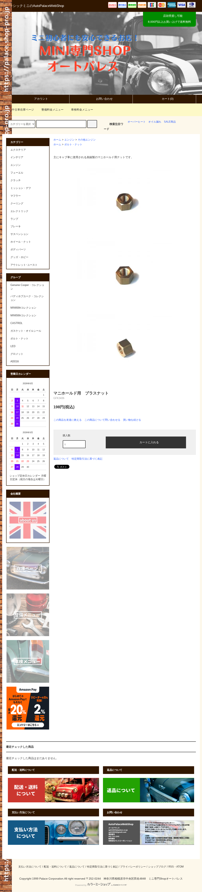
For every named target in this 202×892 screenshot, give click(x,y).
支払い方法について (29, 866)
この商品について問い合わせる (102, 419)
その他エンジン (87, 139)
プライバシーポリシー (133, 866)
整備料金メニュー (52, 109)
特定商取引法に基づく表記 (87, 458)
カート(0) (168, 98)
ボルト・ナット (73, 144)
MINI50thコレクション (23, 315)
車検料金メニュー (82, 109)
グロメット (16, 354)
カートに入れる (149, 442)
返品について (61, 458)
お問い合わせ (104, 98)
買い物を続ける (132, 419)
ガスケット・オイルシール (25, 331)
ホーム (57, 139)
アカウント (41, 98)
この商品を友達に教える (67, 419)
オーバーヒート (137, 121)
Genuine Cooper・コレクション (27, 287)
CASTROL (16, 323)
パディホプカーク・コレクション (27, 298)
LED (12, 346)
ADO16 (14, 361)
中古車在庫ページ (23, 109)
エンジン (69, 139)
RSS (171, 866)
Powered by (81, 885)
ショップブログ (157, 866)
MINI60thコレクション (23, 307)
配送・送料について (55, 866)
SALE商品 (170, 121)
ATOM (180, 866)
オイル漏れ (154, 121)
